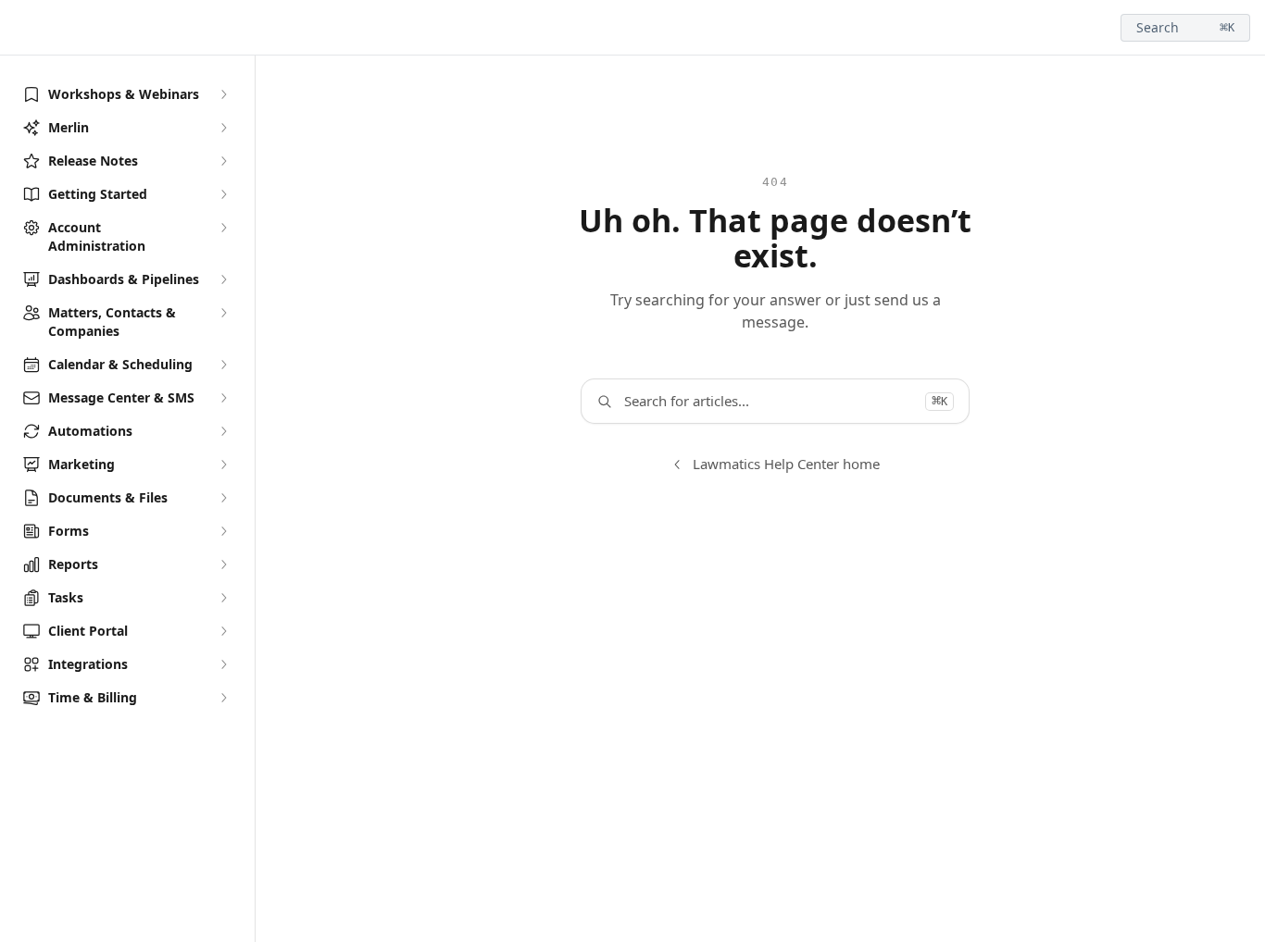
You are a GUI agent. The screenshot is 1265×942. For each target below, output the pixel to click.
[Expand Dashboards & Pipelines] (223, 279)
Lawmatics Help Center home (786, 463)
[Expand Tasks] (223, 598)
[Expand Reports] (223, 564)
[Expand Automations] (223, 431)
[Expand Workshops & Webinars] (223, 94)
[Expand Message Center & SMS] (223, 398)
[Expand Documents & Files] (223, 498)
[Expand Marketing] (223, 464)
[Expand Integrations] (223, 664)
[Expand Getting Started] (223, 194)
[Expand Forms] (223, 531)
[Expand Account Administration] (223, 228)
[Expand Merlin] (223, 128)
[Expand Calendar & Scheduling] (223, 365)
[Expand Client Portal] (223, 631)
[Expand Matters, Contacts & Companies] (223, 313)
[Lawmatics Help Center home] (18, 28)
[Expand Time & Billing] (223, 698)
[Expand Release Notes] (223, 161)
